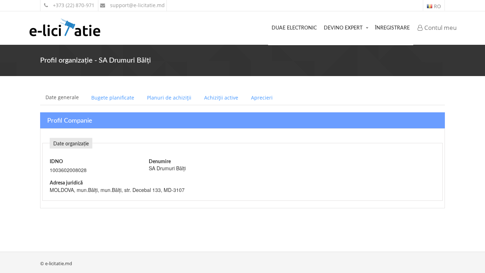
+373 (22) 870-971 (72, 5)
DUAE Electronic (294, 28)
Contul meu (440, 27)
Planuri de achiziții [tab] (169, 97)
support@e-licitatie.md (137, 5)
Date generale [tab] (62, 97)
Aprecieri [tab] (262, 97)
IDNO (56, 161)
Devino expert (343, 28)
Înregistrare (392, 28)
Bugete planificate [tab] (112, 97)
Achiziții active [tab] (221, 97)
